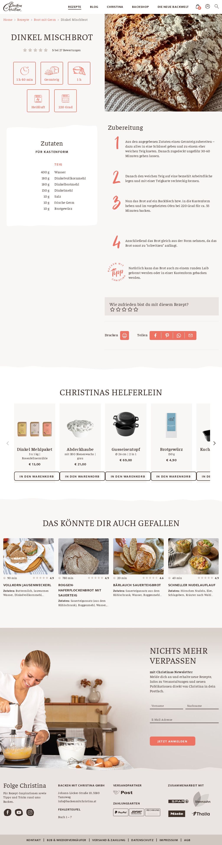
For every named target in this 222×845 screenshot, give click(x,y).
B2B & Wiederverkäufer (66, 840)
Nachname (194, 705)
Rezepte (74, 7)
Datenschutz (142, 840)
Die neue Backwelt (173, 7)
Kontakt (33, 840)
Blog (94, 7)
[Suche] (217, 7)
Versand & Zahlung (108, 840)
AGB (187, 840)
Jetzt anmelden (172, 741)
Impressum (169, 840)
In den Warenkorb (37, 476)
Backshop (140, 7)
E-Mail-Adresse (162, 719)
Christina (115, 7)
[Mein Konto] (207, 7)
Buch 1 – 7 (65, 817)
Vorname (158, 705)
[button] (214, 443)
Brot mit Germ (45, 19)
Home (8, 19)
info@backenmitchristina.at (77, 801)
